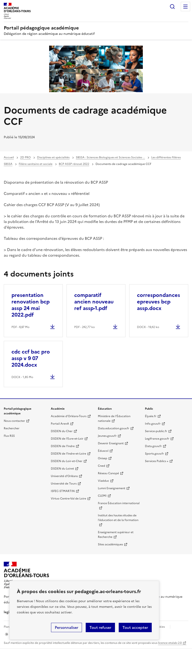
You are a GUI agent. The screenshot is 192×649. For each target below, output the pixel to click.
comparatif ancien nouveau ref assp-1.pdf (94, 301)
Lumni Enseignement (111, 488)
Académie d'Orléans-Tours (68, 416)
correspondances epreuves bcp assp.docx (158, 301)
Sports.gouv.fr (154, 454)
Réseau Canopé (108, 473)
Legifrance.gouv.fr (157, 439)
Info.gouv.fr (153, 424)
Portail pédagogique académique (41, 27)
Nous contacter (14, 421)
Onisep (102, 458)
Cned (101, 466)
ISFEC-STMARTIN (63, 491)
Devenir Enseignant (111, 443)
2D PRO (25, 157)
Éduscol (103, 451)
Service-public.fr (156, 431)
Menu (185, 6)
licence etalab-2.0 (170, 643)
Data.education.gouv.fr (113, 428)
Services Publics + (156, 461)
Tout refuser (100, 627)
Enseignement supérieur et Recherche (115, 534)
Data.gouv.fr (153, 446)
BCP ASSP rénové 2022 (74, 164)
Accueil (9, 157)
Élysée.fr (150, 416)
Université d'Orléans (64, 476)
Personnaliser (66, 627)
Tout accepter (135, 627)
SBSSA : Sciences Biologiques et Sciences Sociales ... (110, 157)
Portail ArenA (60, 424)
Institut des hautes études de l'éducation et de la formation (118, 517)
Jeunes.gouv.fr (107, 436)
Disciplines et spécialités (53, 157)
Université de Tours (64, 483)
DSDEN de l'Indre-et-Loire (68, 454)
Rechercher (172, 6)
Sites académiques (110, 544)
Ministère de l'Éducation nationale (114, 418)
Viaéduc (103, 481)
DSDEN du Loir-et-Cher (66, 461)
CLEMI (102, 496)
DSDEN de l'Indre (63, 446)
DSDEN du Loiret (62, 469)
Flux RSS (9, 436)
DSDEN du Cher (62, 431)
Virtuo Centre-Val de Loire (68, 498)
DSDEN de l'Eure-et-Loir (67, 439)
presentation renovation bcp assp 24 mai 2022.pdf (30, 305)
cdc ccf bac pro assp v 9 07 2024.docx (30, 358)
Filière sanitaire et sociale (35, 164)
